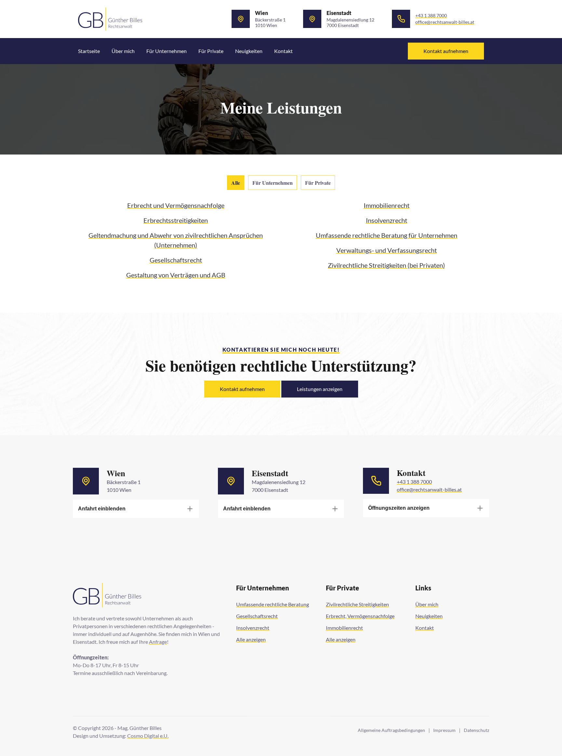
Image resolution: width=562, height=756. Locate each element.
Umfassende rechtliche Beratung (272, 604)
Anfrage (158, 642)
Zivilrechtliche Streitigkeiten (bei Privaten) (386, 265)
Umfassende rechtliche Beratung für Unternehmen (386, 235)
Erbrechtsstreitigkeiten (175, 220)
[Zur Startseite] (110, 19)
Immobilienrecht (386, 205)
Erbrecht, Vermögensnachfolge (360, 616)
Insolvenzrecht (386, 220)
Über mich (123, 51)
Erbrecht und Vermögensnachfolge (175, 205)
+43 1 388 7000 (431, 15)
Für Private (210, 51)
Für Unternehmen (166, 51)
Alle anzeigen (251, 639)
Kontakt (283, 51)
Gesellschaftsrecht (176, 260)
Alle (235, 182)
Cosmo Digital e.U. (147, 736)
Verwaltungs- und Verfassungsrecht (386, 250)
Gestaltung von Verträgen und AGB (175, 275)
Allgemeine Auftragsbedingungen (391, 730)
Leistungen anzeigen (319, 389)
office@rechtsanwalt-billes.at (444, 22)
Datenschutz (476, 730)
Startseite (89, 51)
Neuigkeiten (248, 51)
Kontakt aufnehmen (445, 51)
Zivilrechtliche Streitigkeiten (357, 604)
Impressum (444, 730)
